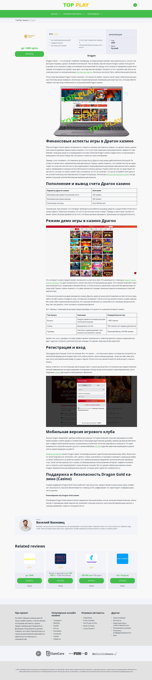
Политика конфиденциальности (122, 632)
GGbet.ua (57, 639)
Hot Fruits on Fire (90, 623)
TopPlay (18, 20)
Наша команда (119, 618)
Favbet (56, 626)
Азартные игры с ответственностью (121, 624)
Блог (115, 635)
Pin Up (56, 628)
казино (57, 372)
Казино (54, 13)
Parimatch (57, 631)
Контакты (117, 620)
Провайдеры (93, 13)
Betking (56, 623)
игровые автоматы (84, 72)
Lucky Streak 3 (89, 628)
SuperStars (87, 618)
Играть (29, 54)
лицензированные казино (118, 174)
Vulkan (56, 636)
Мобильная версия (53, 454)
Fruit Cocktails (88, 620)
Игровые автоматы (72, 13)
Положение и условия (122, 628)
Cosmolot (57, 634)
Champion (57, 620)
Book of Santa (88, 626)
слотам (97, 446)
